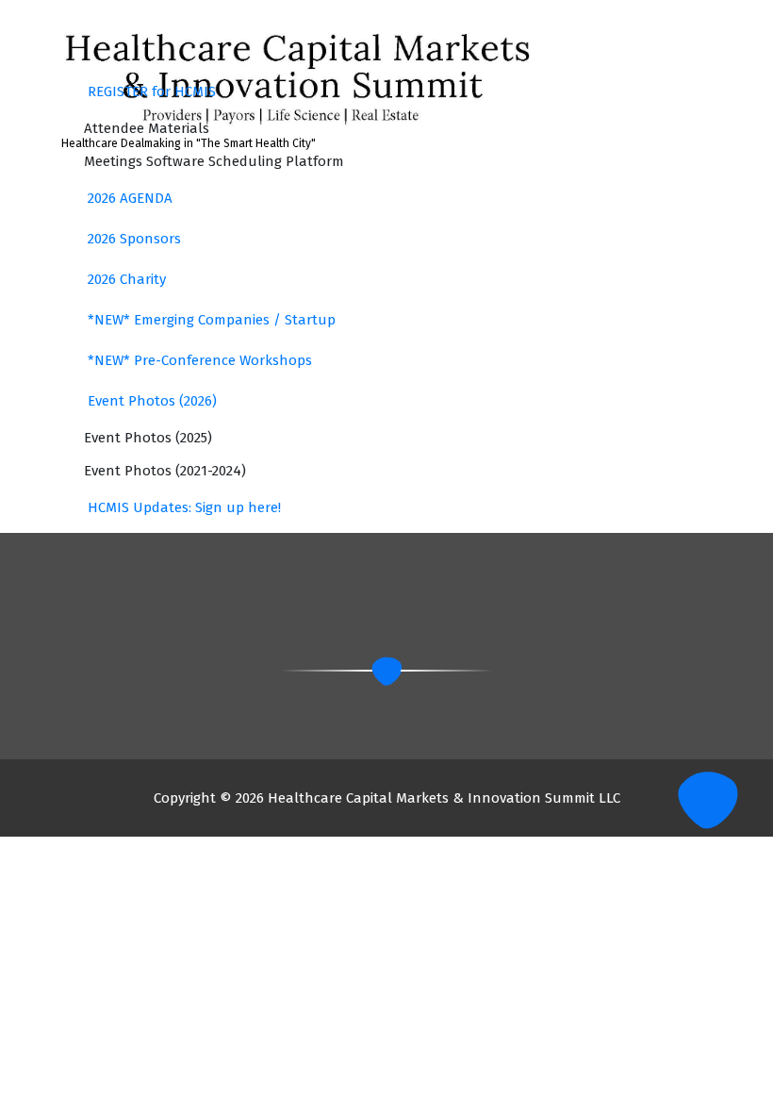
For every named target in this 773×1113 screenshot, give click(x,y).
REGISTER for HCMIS (152, 91)
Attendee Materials (146, 128)
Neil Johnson (362, 272)
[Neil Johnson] (179, 234)
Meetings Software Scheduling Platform (214, 161)
